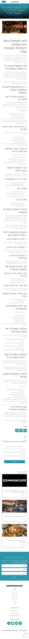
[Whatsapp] (9, 623)
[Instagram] (20, 623)
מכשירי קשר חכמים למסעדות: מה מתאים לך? (16, 541)
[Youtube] (12, 623)
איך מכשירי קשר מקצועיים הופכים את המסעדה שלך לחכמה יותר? (15, 491)
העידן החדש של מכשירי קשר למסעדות (14, 516)
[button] (27, 1)
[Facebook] (16, 623)
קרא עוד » (23, 495)
